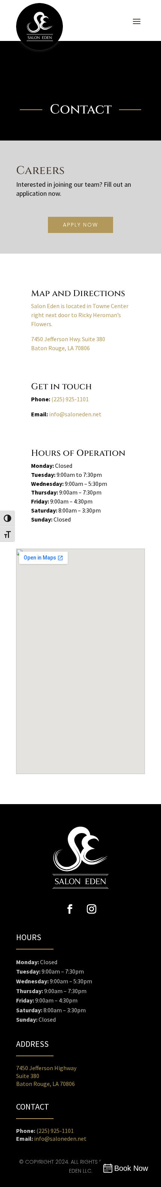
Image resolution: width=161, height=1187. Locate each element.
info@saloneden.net (75, 414)
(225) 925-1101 (70, 399)
